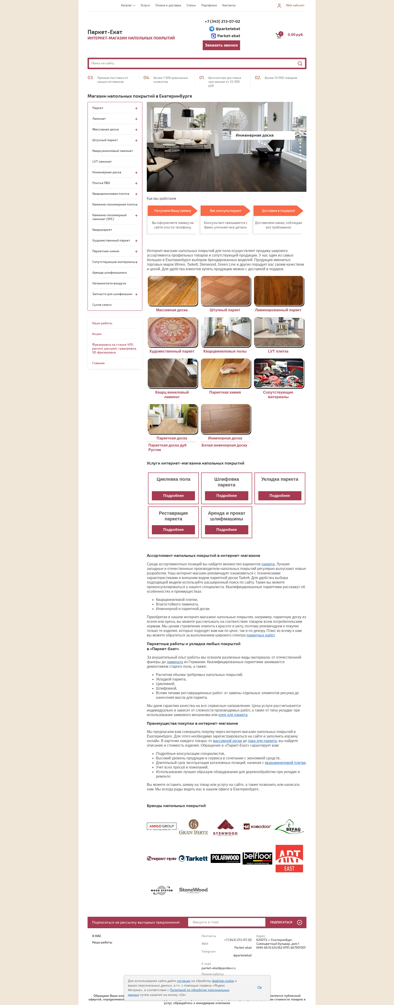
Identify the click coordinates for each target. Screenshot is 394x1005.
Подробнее (173, 496)
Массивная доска (172, 310)
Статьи (191, 5)
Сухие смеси (101, 305)
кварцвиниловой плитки (285, 763)
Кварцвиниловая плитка (110, 194)
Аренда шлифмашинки (109, 273)
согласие (183, 981)
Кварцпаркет (102, 230)
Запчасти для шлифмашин (112, 294)
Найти (300, 63)
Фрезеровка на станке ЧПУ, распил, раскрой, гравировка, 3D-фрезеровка (114, 348)
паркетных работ (260, 635)
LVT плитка (278, 351)
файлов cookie (223, 981)
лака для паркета (262, 741)
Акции (96, 334)
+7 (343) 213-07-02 (222, 21)
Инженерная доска (225, 438)
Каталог (126, 5)
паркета (268, 564)
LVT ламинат (102, 162)
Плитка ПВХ (101, 183)
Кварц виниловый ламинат (112, 151)
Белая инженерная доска (224, 445)
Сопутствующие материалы (113, 262)
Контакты (229, 5)
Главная (98, 363)
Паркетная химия (225, 392)
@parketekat (228, 28)
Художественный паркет (171, 351)
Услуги (145, 5)
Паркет (97, 108)
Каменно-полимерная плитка (114, 204)
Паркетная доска (172, 438)
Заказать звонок (221, 45)
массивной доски (227, 741)
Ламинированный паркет (278, 310)
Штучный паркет (225, 310)
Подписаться (281, 922)
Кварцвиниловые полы (225, 351)
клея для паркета (232, 715)
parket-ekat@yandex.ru (219, 968)
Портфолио (209, 5)
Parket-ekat (228, 36)
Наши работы (102, 323)
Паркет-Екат (105, 32)
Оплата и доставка (168, 5)
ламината (175, 662)
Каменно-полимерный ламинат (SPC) (109, 217)
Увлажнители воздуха (109, 283)
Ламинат (99, 119)
